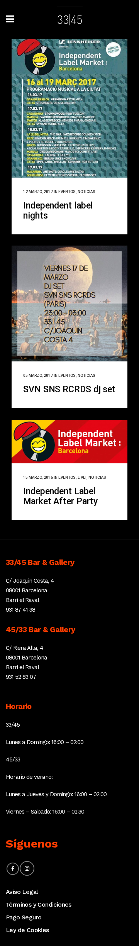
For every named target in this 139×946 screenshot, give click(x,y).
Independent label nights (58, 210)
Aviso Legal (22, 891)
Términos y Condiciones (38, 904)
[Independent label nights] (69, 108)
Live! (82, 477)
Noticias (86, 192)
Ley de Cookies (27, 930)
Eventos (67, 192)
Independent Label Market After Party (60, 496)
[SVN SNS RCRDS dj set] (69, 303)
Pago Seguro (23, 917)
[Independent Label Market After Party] (69, 441)
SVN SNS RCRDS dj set (69, 389)
